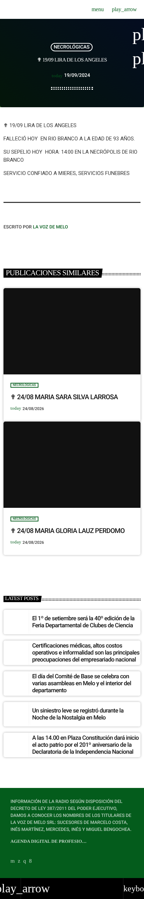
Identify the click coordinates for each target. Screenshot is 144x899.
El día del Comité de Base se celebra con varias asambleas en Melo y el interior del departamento (81, 683)
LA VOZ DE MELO (50, 227)
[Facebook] (30, 860)
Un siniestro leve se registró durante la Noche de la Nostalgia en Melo (77, 714)
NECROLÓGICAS (72, 47)
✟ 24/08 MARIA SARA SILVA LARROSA (64, 397)
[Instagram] (24, 860)
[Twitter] (19, 860)
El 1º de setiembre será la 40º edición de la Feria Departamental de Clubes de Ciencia (83, 622)
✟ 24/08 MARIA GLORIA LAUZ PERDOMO (67, 531)
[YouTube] (12, 860)
